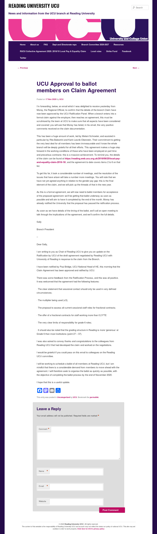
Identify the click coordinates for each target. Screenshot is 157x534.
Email (43, 486)
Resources (119, 44)
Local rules (96, 51)
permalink (94, 397)
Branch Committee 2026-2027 (95, 44)
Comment (44, 429)
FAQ (46, 44)
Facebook (126, 51)
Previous (23, 67)
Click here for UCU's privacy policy (90, 529)
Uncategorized (63, 397)
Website (42, 501)
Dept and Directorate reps (64, 44)
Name (43, 471)
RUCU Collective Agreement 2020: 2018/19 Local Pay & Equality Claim (53, 51)
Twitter (23, 57)
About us (34, 44)
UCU (61, 99)
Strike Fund (111, 51)
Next (136, 67)
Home (22, 44)
